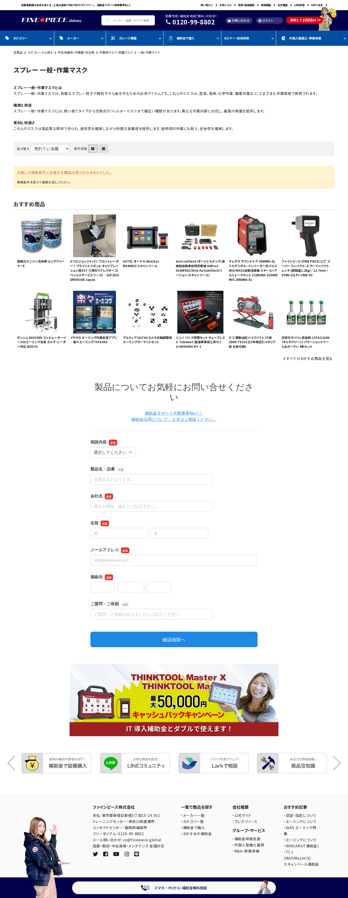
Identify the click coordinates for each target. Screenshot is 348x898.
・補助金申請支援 (246, 838)
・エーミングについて (300, 821)
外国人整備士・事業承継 (305, 38)
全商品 (18, 52)
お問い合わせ (238, 20)
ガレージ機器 (128, 38)
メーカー (73, 38)
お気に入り (225, 5)
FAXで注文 (317, 5)
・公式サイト (241, 815)
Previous (15, 763)
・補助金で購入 (193, 827)
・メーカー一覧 (193, 815)
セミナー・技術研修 (236, 38)
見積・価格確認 (246, 5)
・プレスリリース (245, 821)
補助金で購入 (186, 38)
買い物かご (206, 5)
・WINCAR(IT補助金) (301, 845)
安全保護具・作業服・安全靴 (76, 52)
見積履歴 (266, 5)
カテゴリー (20, 38)
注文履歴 (282, 5)
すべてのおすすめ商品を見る (309, 358)
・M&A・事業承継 (245, 850)
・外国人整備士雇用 (248, 844)
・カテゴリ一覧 (192, 821)
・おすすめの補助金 (196, 833)
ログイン (266, 20)
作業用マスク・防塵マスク (116, 52)
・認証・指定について (300, 815)
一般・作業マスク (149, 52)
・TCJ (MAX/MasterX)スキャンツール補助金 (301, 858)
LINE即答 (299, 5)
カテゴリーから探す (40, 52)
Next (333, 763)
